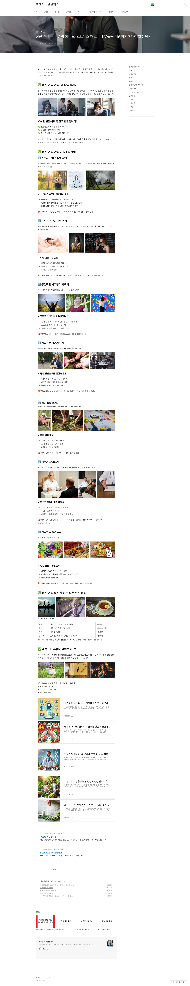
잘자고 (46, 12)
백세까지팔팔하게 (47, 4)
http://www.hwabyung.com (50, 833)
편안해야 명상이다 (46, 888)
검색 (147, 4)
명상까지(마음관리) (95, 12)
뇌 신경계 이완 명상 (47, 890)
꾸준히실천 (124, 12)
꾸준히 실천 (134, 92)
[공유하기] (44, 869)
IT (131, 99)
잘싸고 (68, 12)
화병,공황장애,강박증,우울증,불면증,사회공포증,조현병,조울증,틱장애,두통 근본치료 (73, 840)
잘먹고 (57, 12)
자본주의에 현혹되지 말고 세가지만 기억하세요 (56, 896)
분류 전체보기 (135, 67)
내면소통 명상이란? (47, 893)
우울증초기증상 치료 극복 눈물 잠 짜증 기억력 (56, 885)
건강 (132, 96)
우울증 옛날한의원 (48, 836)
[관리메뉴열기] (186, 3)
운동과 (79, 12)
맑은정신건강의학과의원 (51, 852)
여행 (132, 107)
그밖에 (111, 12)
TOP (152, 978)
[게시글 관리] (47, 869)
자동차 (132, 103)
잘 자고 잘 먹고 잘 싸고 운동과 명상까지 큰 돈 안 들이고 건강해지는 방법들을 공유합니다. (66, 945)
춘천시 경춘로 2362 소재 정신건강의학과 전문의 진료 (61, 855)
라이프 (132, 110)
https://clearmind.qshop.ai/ (50, 849)
